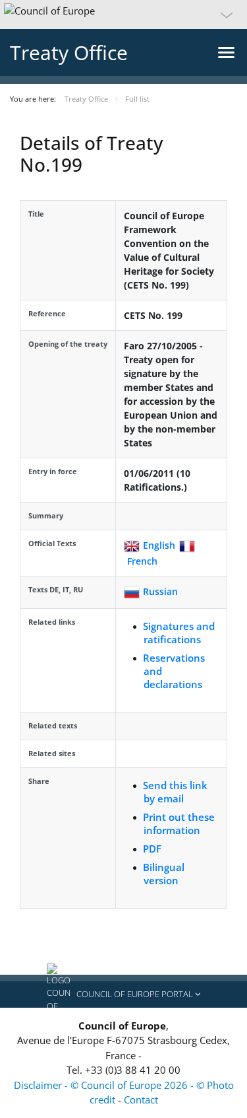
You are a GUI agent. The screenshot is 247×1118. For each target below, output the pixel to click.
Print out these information (179, 823)
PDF (152, 848)
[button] (123, 14)
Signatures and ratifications (179, 632)
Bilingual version (163, 873)
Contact (141, 1099)
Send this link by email (175, 792)
